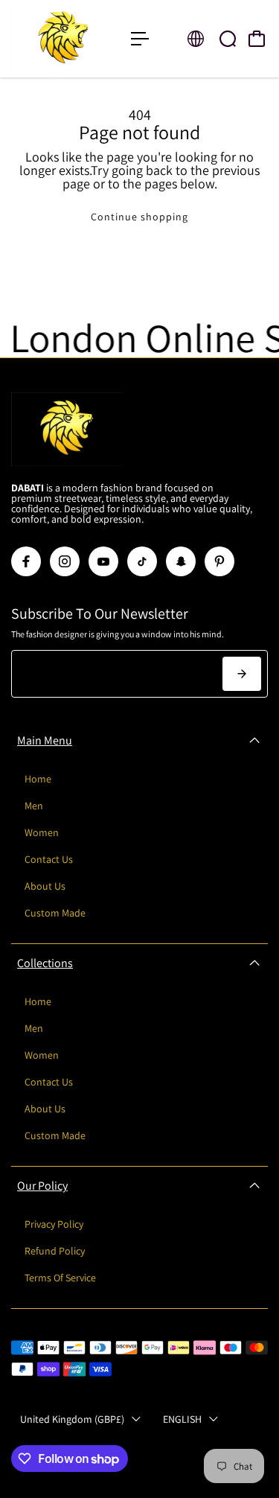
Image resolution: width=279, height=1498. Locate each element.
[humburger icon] (140, 38)
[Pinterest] (219, 561)
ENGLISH (182, 1419)
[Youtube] (103, 561)
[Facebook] (26, 561)
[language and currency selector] (196, 39)
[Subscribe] (241, 674)
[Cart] (257, 39)
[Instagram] (65, 561)
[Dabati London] (63, 38)
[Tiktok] (142, 561)
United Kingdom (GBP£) (72, 1419)
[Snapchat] (181, 561)
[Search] (228, 39)
